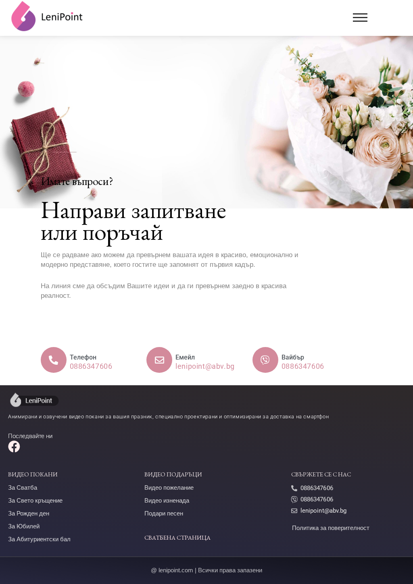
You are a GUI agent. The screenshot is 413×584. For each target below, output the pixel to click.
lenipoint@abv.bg (323, 510)
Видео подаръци (173, 474)
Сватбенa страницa (177, 537)
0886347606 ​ (317, 488)
